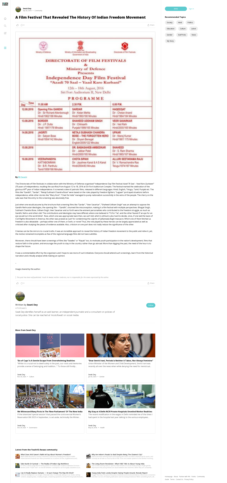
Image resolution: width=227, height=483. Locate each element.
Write (176, 9)
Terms (172, 479)
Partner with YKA (185, 477)
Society (169, 22)
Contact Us (179, 479)
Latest (193, 28)
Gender (169, 35)
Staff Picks (182, 35)
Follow (150, 305)
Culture (183, 28)
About (176, 477)
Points (194, 477)
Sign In (191, 9)
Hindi (180, 22)
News (194, 35)
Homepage (169, 477)
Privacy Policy (188, 479)
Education (170, 28)
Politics (190, 22)
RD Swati (22, 177)
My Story (170, 41)
